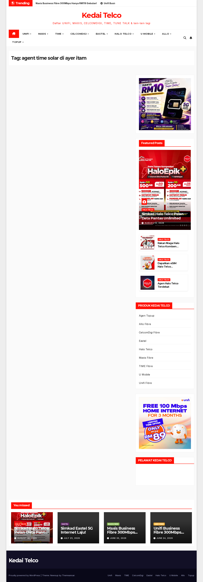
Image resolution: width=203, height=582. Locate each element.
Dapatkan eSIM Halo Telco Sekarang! (167, 266)
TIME (58, 33)
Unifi (26, 33)
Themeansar (68, 575)
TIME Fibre (146, 366)
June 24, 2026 (165, 538)
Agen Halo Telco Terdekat (168, 285)
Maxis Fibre (146, 357)
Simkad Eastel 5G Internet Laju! (77, 530)
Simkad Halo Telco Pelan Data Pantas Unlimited (163, 216)
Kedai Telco (101, 15)
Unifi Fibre (145, 383)
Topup (17, 42)
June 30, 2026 (118, 538)
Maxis (42, 33)
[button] (184, 38)
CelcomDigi (78, 33)
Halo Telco (123, 33)
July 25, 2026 (72, 538)
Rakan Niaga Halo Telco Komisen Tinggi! (168, 246)
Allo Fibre (145, 324)
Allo (166, 33)
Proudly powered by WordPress (25, 575)
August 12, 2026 (154, 223)
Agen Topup (146, 315)
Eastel (101, 33)
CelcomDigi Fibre (149, 332)
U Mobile (147, 33)
